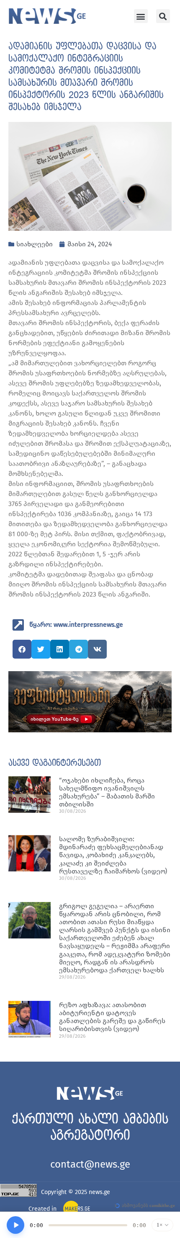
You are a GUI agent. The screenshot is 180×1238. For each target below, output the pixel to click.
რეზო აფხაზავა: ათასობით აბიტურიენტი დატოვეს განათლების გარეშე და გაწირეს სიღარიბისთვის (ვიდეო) (112, 1017)
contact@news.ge (90, 1164)
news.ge (99, 1192)
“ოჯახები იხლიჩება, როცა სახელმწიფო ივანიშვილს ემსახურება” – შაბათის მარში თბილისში (107, 792)
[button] (141, 16)
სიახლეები (34, 244)
